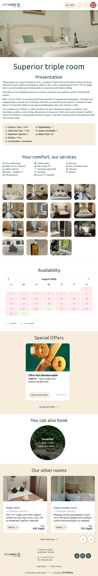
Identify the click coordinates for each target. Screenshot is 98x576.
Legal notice (41, 566)
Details (11, 527)
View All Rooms (47, 539)
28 (74, 309)
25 (36, 309)
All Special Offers (47, 407)
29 (87, 309)
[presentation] (83, 539)
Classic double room (65, 507)
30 (11, 314)
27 (61, 309)
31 (24, 314)
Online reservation (39, 395)
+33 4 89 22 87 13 (47, 557)
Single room (13, 507)
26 (49, 309)
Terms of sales (56, 566)
